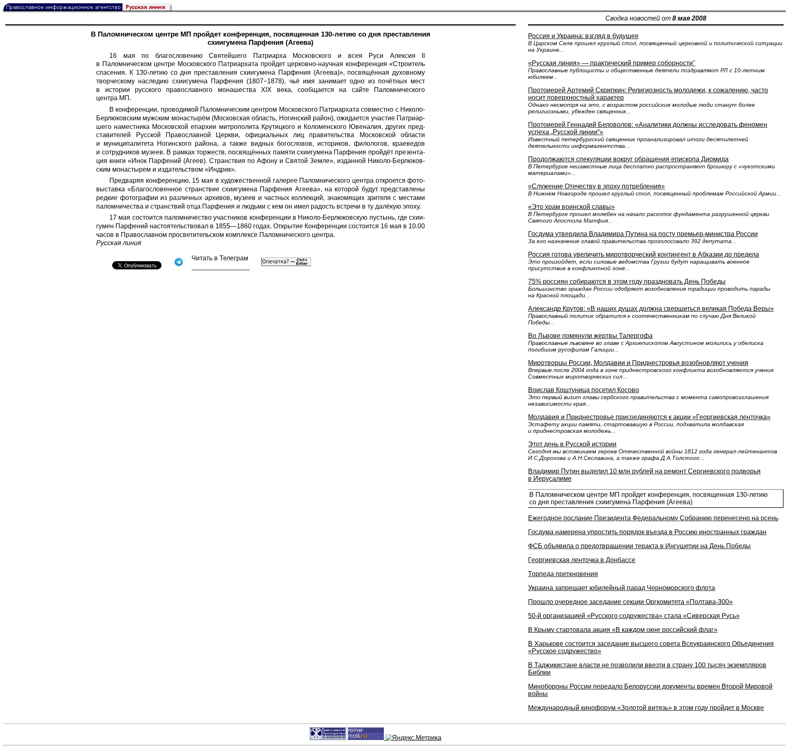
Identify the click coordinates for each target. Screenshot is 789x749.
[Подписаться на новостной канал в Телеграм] (220, 267)
